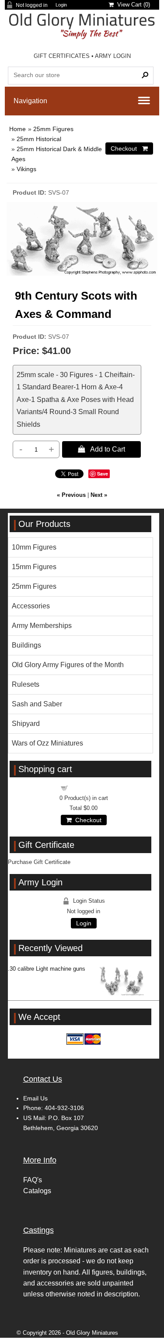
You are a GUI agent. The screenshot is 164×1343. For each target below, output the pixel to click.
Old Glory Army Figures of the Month (68, 664)
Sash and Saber (37, 704)
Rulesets (25, 684)
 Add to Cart (101, 448)
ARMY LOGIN (113, 56)
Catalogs (37, 1191)
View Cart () (132, 4)
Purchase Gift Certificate (39, 862)
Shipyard (26, 723)
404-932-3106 (64, 1107)
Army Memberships (42, 625)
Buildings (26, 645)
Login (61, 5)
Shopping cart (88, 787)
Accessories (31, 606)
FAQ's (32, 1180)
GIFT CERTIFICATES (62, 56)
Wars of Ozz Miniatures (47, 743)
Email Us (35, 1098)
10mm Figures (34, 547)
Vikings (26, 168)
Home (17, 128)
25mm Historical (39, 138)
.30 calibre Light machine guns (46, 968)
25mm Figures (53, 128)
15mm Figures (34, 566)
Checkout (86, 820)
